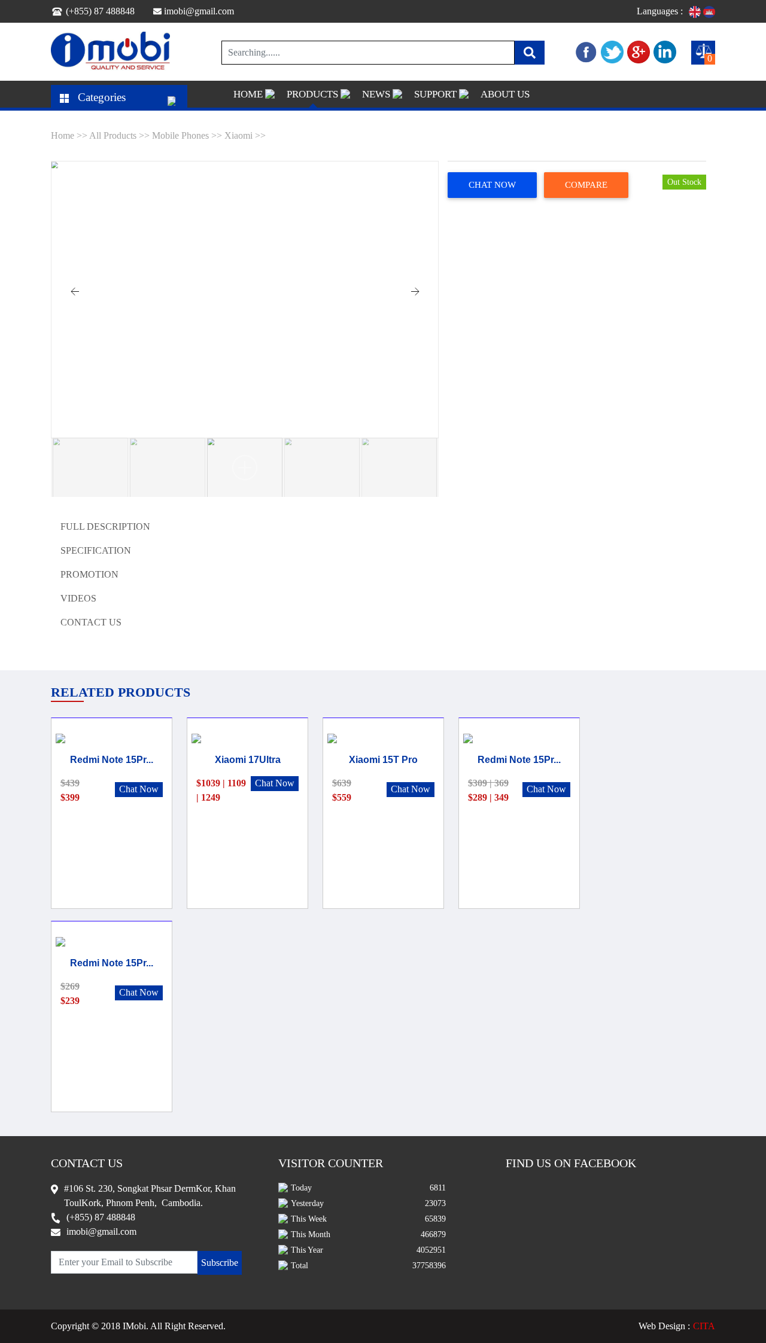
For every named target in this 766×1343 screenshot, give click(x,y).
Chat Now (492, 185)
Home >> (70, 135)
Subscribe (219, 1262)
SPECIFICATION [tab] (95, 550)
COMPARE (586, 185)
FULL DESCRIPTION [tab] (105, 526)
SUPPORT (435, 94)
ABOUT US (505, 94)
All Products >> (120, 135)
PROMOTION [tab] (89, 574)
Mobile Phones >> (187, 135)
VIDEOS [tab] (78, 598)
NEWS (376, 94)
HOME (248, 94)
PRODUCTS (312, 94)
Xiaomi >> (245, 135)
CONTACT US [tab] (90, 622)
